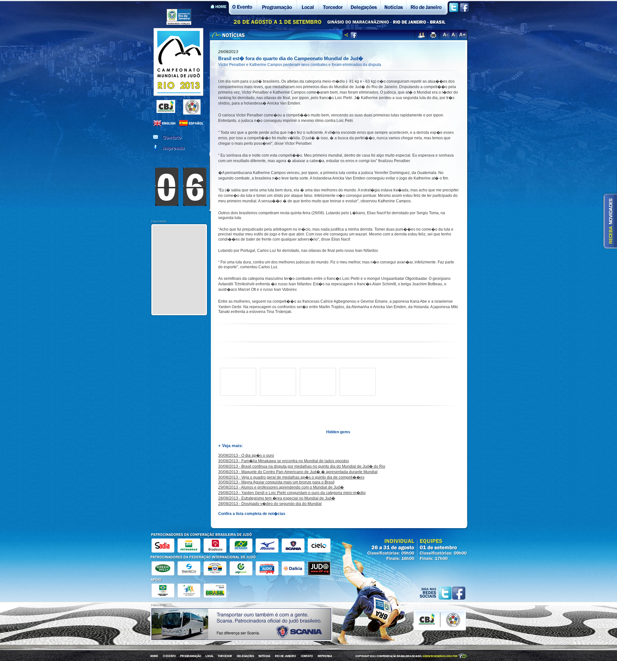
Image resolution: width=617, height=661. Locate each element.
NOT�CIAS (265, 657)
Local (308, 7)
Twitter (453, 7)
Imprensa (180, 147)
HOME (155, 657)
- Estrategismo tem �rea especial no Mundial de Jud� (276, 498)
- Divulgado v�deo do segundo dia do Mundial (270, 503)
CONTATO (307, 657)
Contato (180, 137)
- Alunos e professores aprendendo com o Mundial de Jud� (281, 487)
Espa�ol (192, 123)
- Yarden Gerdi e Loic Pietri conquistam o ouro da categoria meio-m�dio (292, 493)
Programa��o (277, 7)
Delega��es (363, 7)
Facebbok (458, 593)
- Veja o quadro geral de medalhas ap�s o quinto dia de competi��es (291, 477)
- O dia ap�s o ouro (246, 455)
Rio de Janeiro (427, 7)
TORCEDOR (225, 657)
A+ (462, 34)
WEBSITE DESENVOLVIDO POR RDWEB (445, 656)
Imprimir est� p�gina (433, 35)
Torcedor (333, 7)
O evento (243, 7)
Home (220, 7)
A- (445, 34)
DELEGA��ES (246, 657)
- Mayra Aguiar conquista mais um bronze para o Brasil (276, 482)
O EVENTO (169, 657)
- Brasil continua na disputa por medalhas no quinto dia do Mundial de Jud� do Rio (301, 466)
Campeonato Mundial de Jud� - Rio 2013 (178, 62)
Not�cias (393, 7)
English (166, 123)
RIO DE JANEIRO (286, 657)
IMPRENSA (324, 657)
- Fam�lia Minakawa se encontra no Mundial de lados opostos (283, 461)
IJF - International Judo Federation (192, 107)
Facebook (464, 7)
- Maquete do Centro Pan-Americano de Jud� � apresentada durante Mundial (298, 472)
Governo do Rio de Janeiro (178, 17)
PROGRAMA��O (190, 657)
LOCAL (209, 657)
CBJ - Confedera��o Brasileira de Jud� (165, 106)
